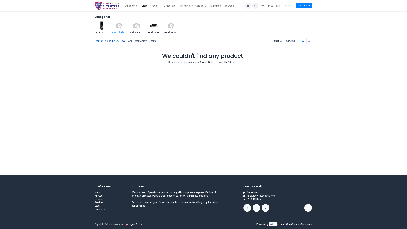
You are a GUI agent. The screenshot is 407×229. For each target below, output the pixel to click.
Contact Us (304, 5)
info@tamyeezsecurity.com (261, 195)
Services (99, 202)
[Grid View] (303, 41)
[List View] (309, 41)
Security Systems (116, 41)
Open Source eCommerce (299, 224)
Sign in (288, 5)
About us (99, 195)
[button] (255, 6)
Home (98, 192)
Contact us (100, 209)
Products (99, 41)
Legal (97, 206)
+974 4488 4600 (271, 5)
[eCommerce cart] (248, 6)
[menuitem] (132, 6)
